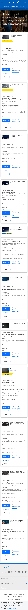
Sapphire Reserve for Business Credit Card (17, 228)
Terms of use (21, 594)
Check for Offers (15, 6)
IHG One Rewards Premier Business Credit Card (17, 521)
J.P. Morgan (12, 593)
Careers (5, 594)
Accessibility (8, 596)
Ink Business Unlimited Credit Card (17, 36)
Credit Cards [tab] (14, 579)
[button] (26, 601)
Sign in (26, 2)
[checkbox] (5, 76)
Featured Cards (6, 6)
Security (15, 594)
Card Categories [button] (7, 9)
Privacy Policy (12, 608)
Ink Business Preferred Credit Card (17, 136)
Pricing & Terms (16, 68)
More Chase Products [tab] (14, 583)
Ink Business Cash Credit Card (17, 85)
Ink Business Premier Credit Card (17, 182)
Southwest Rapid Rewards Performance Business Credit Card (17, 424)
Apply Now (6, 69)
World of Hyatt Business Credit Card (17, 369)
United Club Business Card (17, 323)
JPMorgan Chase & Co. (20, 593)
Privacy (10, 594)
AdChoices (20, 596)
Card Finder (23, 6)
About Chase (5, 593)
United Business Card (16, 277)
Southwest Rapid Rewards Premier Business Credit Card (17, 472)
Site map (14, 596)
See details (6, 73)
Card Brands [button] (21, 9)
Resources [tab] (14, 588)
